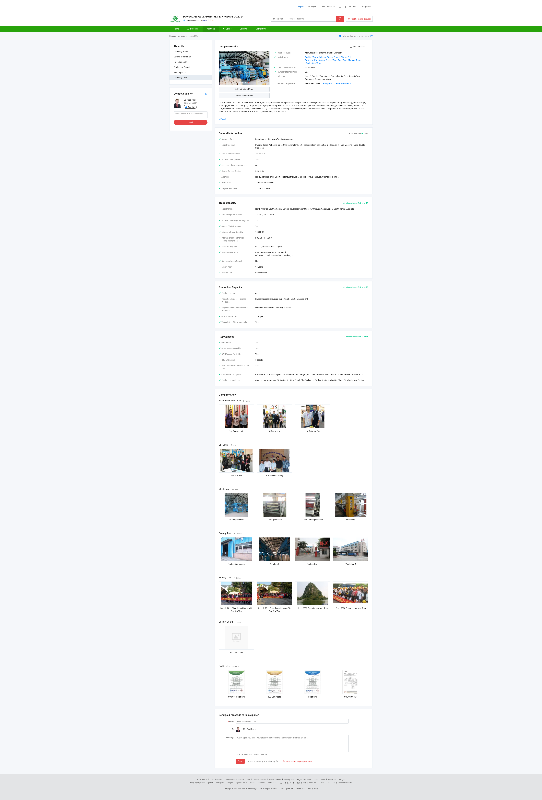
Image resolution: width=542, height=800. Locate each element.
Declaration (300, 789)
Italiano (252, 783)
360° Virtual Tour (245, 89)
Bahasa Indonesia (345, 783)
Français (230, 783)
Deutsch (261, 783)
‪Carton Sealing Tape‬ (328, 60)
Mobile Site (332, 779)
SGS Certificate (350, 696)
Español (209, 783)
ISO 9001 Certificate (236, 696)
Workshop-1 (351, 564)
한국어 (289, 783)
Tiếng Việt (331, 783)
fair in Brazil (236, 475)
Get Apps (351, 6)
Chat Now (191, 107)
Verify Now (327, 83)
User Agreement (287, 789)
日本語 (297, 783)
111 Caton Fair (236, 652)
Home (176, 28)
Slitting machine (275, 519)
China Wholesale (259, 779)
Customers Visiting (274, 475)
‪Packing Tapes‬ (311, 57)
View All (222, 118)
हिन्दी (304, 783)
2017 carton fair (236, 431)
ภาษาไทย (312, 783)
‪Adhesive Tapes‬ (326, 57)
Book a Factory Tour (244, 95)
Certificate (312, 696)
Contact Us (261, 28)
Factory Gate (312, 564)
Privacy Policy (313, 789)
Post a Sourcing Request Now (297, 761)
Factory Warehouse (236, 564)
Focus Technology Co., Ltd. (252, 789)
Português (220, 783)
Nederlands (272, 783)
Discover (243, 28)
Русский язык (241, 783)
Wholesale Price (275, 779)
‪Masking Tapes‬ (354, 60)
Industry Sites (289, 779)
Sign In (301, 6)
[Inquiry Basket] (340, 6)
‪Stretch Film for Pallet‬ (343, 57)
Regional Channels (304, 779)
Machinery (350, 519)
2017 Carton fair (312, 431)
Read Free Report (343, 83)
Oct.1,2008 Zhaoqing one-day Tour (313, 608)
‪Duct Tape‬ (342, 60)
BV (371, 36)
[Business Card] (206, 94)
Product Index (319, 779)
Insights (342, 779)
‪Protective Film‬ (311, 60)
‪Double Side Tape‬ (313, 63)
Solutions (227, 28)
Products (194, 28)
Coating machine (236, 519)
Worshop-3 (274, 564)
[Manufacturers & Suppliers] (187, 5)
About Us (211, 28)
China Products (216, 779)
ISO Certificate (274, 696)
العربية (281, 783)
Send (190, 122)
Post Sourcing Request (361, 19)
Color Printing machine (313, 519)
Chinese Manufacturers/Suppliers (237, 779)
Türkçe (321, 783)
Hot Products (202, 779)
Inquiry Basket (359, 46)
